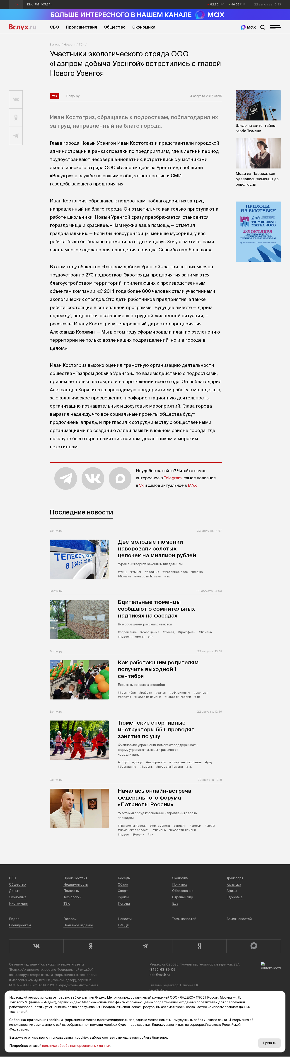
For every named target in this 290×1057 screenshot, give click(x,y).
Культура (234, 884)
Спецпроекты (20, 925)
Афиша (232, 891)
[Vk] (36, 946)
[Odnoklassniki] (90, 946)
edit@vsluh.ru (160, 975)
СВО (54, 27)
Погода (124, 903)
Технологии (72, 897)
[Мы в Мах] (248, 27)
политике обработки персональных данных (76, 1045)
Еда (175, 903)
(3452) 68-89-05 (162, 969)
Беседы (124, 878)
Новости (69, 44)
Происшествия (81, 27)
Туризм (123, 897)
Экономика (143, 27)
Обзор (123, 884)
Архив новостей (239, 919)
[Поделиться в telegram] (16, 136)
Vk (141, 485)
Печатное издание (78, 925)
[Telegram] (145, 946)
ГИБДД (123, 925)
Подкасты (71, 891)
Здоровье (235, 897)
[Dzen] (199, 946)
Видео (14, 919)
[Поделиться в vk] (16, 100)
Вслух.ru (22, 27)
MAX (192, 485)
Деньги (14, 891)
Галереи (70, 919)
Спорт (123, 891)
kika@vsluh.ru (159, 990)
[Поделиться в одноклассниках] (16, 118)
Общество (115, 27)
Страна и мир (182, 897)
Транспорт (235, 878)
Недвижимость (75, 884)
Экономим (180, 878)
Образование (182, 891)
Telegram (173, 478)
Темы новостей (184, 919)
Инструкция (18, 903)
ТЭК (81, 44)
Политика (179, 884)
